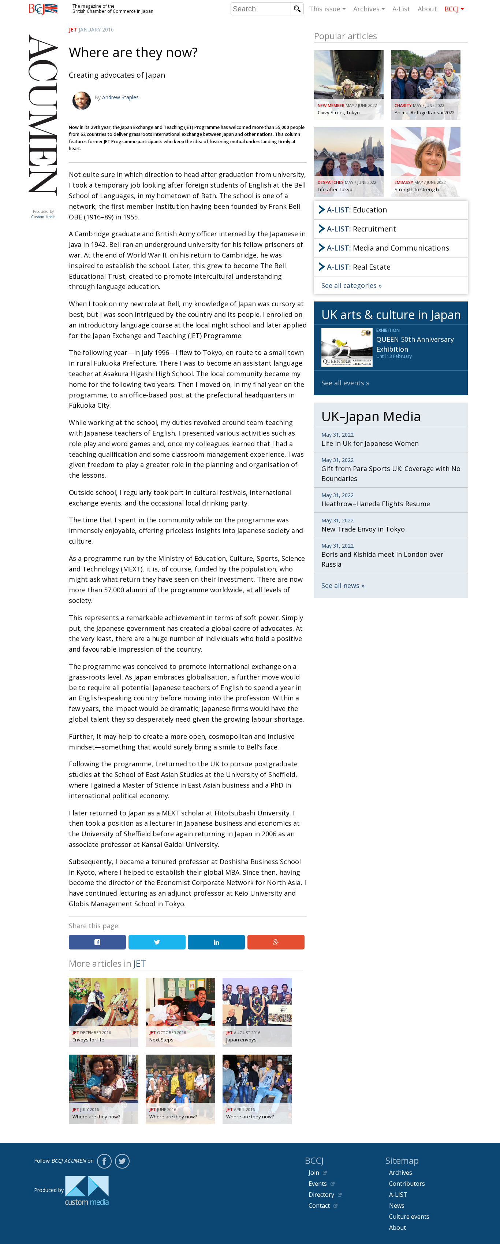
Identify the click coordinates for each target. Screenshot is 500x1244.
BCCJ (451, 8)
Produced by (43, 214)
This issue (324, 8)
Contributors (407, 1184)
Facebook (104, 1161)
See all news (340, 585)
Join (314, 1173)
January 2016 (96, 29)
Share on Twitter (157, 942)
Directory (321, 1195)
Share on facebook (97, 942)
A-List (401, 8)
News (396, 1206)
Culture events (409, 1216)
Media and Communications (388, 248)
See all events (342, 382)
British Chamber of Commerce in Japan (43, 9)
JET (73, 29)
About (427, 8)
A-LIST (398, 1195)
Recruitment (361, 229)
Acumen (43, 204)
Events (318, 1184)
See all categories (349, 285)
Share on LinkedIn (216, 942)
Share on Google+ (276, 942)
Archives (366, 8)
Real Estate (359, 267)
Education (357, 210)
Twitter (122, 1161)
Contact (319, 1206)
